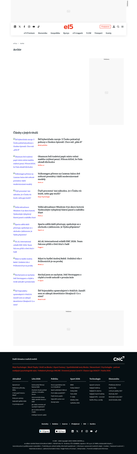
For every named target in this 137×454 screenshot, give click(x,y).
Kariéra (92, 424)
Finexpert (98, 33)
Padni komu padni (57, 396)
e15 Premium (29, 33)
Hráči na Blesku (45, 367)
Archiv (22, 43)
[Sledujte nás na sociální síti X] (19, 26)
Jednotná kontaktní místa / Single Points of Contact (59, 449)
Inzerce (65, 424)
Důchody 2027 (113, 394)
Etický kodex (81, 449)
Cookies (106, 446)
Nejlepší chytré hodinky (96, 394)
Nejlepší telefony (94, 388)
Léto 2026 (36, 379)
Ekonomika (42, 33)
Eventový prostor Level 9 (72, 371)
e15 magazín (78, 33)
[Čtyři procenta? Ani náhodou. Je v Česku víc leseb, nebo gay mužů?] (24, 195)
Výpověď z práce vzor (58, 399)
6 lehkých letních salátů (39, 415)
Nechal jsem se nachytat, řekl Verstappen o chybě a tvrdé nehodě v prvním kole (59, 276)
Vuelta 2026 (105, 371)
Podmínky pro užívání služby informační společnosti (58, 446)
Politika (54, 379)
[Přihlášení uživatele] (114, 26)
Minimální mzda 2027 (115, 397)
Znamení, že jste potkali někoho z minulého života (39, 392)
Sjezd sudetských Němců (59, 390)
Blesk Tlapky (33, 367)
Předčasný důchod (115, 385)
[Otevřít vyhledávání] (118, 26)
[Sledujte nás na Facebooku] (24, 26)
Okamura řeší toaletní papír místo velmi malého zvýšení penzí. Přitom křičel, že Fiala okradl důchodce (60, 159)
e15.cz (15, 43)
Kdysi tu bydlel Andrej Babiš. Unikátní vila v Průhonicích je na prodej (60, 260)
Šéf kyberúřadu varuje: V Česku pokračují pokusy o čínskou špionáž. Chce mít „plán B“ (60, 140)
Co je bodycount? (18, 404)
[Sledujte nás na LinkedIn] (15, 26)
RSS (84, 424)
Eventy (108, 33)
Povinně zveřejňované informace (97, 449)
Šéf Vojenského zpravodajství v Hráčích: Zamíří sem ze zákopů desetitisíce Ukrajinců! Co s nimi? (61, 293)
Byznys (66, 33)
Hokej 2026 (73, 391)
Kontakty (45, 424)
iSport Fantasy (59, 367)
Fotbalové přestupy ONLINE (49, 371)
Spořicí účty (112, 388)
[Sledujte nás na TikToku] (38, 26)
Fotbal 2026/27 (75, 388)
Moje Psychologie (19, 367)
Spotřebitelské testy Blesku (78, 367)
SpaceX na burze (94, 385)
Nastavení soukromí (116, 446)
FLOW (88, 33)
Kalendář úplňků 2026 (19, 401)
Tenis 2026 (73, 394)
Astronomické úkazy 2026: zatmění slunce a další (39, 399)
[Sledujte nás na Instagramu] (29, 26)
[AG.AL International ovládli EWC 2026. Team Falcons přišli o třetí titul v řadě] (24, 247)
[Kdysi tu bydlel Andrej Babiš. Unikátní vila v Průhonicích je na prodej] (24, 263)
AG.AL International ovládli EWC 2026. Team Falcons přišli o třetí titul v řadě (60, 242)
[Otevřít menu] (122, 26)
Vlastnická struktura (35, 449)
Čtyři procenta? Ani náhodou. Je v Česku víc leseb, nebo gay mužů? (60, 192)
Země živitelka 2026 (115, 400)
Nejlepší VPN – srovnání (97, 397)
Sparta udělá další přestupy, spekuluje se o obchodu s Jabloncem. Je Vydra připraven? (59, 225)
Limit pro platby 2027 (115, 391)
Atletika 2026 (74, 400)
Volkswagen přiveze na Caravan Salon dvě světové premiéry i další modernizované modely (59, 176)
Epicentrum (16, 385)
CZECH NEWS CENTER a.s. (76, 441)
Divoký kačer (55, 402)
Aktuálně (16, 379)
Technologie (95, 379)
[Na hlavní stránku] (68, 26)
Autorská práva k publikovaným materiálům (27, 446)
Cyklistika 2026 (75, 403)
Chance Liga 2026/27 (91, 371)
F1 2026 (72, 397)
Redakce (55, 424)
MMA (72, 385)
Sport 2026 (75, 379)
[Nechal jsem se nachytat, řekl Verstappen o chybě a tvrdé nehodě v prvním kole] (24, 279)
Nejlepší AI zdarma (95, 391)
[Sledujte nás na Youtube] (34, 26)
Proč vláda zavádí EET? (58, 393)
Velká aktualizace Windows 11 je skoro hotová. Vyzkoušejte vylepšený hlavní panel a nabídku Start (61, 210)
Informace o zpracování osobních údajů (89, 446)
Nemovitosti (95, 367)
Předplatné (75, 424)
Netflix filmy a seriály (96, 400)
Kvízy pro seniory (17, 398)
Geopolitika (55, 33)
